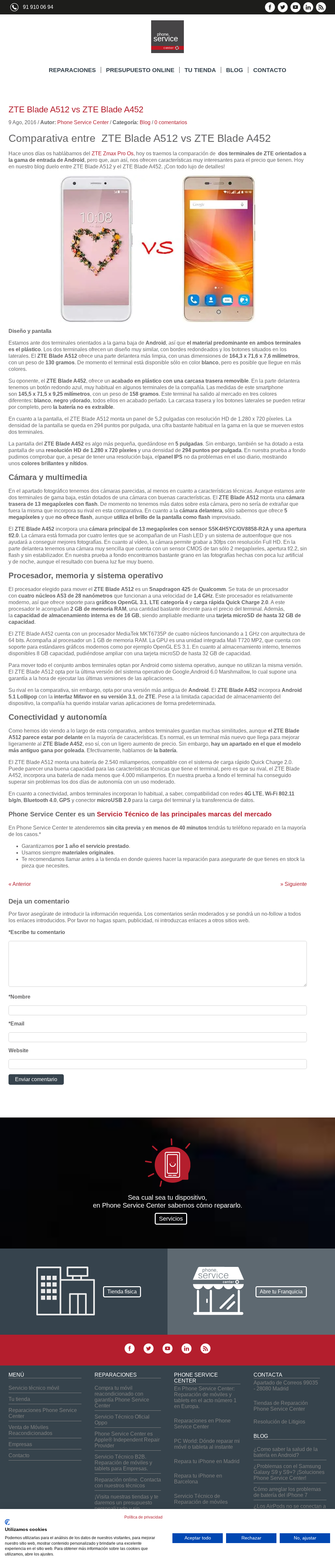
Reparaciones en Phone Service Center (202, 1423)
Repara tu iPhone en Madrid (206, 1461)
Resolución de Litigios (279, 1421)
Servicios (171, 1218)
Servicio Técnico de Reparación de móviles (201, 1499)
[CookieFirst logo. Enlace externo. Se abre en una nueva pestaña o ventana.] (7, 1522)
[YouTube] (295, 11)
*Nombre (19, 997)
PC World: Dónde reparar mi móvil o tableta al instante (207, 1444)
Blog (145, 122)
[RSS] (320, 11)
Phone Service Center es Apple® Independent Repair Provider (127, 1439)
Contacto (19, 1455)
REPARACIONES (72, 70)
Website (18, 1050)
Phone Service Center (83, 122)
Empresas (20, 1444)
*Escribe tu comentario (37, 932)
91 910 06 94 (38, 7)
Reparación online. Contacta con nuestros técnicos (128, 1482)
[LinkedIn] (308, 11)
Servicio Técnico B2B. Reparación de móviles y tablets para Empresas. (123, 1462)
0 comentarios (170, 122)
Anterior (20, 884)
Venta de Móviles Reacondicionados (30, 1430)
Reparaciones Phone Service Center (43, 1413)
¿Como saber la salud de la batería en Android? (286, 1452)
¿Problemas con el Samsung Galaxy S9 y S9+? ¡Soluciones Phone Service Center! (289, 1472)
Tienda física (122, 1291)
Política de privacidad (143, 1517)
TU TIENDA (200, 70)
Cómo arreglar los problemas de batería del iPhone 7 (287, 1492)
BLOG (234, 70)
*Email (16, 1023)
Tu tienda (19, 1399)
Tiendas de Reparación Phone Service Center (281, 1406)
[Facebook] (269, 11)
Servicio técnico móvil (34, 1388)
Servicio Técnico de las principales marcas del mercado (184, 814)
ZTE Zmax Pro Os (112, 153)
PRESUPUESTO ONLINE (140, 70)
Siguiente (293, 884)
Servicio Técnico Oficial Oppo (122, 1419)
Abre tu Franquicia (281, 1291)
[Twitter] (282, 11)
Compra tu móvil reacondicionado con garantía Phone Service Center (122, 1396)
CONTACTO (269, 70)
